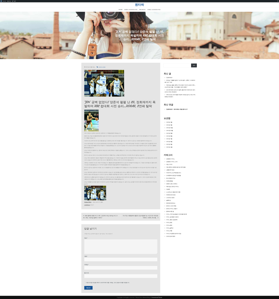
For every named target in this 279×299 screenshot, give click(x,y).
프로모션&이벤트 (170, 236)
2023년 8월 (169, 136)
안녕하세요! (169, 77)
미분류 (168, 189)
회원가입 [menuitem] (9, 1)
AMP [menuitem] (15, 1)
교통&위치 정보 (170, 170)
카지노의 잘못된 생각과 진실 (173, 233)
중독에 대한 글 (170, 211)
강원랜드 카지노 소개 (171, 161)
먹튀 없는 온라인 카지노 (172, 186)
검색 (194, 65)
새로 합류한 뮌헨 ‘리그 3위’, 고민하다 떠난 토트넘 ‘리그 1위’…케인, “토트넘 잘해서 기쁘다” (100, 217)
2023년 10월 (169, 130)
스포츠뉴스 (87, 205)
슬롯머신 (168, 200)
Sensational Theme (157, 297)
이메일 (86, 264)
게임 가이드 (169, 164)
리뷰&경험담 (169, 181)
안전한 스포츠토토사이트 (130, 9)
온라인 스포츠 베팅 (171, 206)
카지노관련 (169, 222)
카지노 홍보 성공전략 (171, 219)
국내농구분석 (87, 202)
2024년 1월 (169, 125)
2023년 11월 (169, 127)
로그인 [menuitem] (4, 1)
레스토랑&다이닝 (170, 178)
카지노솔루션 (169, 228)
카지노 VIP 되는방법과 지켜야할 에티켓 (176, 214)
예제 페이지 (142, 9)
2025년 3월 (169, 122)
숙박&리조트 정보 (171, 195)
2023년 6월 (169, 141)
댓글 (85, 238)
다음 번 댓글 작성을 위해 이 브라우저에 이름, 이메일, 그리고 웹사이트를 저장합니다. (108, 282)
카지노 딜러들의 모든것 (172, 217)
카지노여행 (169, 230)
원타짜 (139, 4)
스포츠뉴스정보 (101, 67)
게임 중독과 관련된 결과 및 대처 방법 (175, 167)
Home (120, 9)
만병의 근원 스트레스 (171, 183)
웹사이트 (86, 273)
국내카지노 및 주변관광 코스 (173, 172)
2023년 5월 (169, 144)
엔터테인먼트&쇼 (170, 203)
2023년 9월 (169, 133)
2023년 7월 (169, 138)
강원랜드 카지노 (170, 159)
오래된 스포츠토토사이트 (153, 9)
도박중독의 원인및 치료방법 (173, 175)
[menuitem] (1, 1)
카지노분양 (169, 225)
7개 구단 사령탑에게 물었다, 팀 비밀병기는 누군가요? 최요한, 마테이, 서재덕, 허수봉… (140, 217)
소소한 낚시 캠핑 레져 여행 (173, 192)
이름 (85, 256)
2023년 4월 (169, 147)
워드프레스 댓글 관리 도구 (181, 109)
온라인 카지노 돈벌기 (171, 208)
